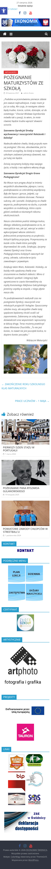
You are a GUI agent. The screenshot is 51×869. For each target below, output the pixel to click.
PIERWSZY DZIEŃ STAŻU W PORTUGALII (18, 449)
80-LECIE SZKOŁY (9, 9)
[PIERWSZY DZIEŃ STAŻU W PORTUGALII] (25, 420)
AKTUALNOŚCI (11, 72)
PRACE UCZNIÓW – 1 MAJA (32, 401)
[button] (3, 10)
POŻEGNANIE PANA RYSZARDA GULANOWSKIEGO (21, 489)
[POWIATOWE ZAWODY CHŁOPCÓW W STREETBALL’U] (25, 502)
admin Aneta (29, 93)
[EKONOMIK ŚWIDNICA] (5, 34)
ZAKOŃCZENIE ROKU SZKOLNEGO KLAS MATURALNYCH (23, 386)
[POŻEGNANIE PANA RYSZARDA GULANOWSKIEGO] (25, 461)
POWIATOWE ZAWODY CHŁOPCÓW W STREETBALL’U (25, 530)
